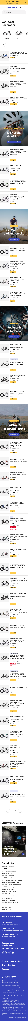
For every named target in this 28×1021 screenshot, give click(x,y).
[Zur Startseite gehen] (12, 7)
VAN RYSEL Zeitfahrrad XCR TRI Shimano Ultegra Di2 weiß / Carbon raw (18, 580)
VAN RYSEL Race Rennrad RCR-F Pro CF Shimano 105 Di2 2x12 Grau (18, 99)
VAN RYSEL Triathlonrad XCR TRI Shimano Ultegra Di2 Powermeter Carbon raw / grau (18, 596)
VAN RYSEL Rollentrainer (8, 878)
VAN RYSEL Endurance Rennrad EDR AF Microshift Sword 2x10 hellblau (17, 294)
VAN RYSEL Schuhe (7, 873)
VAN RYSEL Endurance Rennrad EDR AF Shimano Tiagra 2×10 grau (17, 167)
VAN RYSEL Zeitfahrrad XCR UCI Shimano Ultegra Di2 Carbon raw (18, 377)
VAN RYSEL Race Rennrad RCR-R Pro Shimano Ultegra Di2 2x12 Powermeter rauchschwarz (18, 84)
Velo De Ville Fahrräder (8, 889)
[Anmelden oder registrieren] (21, 7)
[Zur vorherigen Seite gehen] (8, 811)
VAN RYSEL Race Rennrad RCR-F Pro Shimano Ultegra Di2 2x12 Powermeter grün (18, 565)
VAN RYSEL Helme (6, 909)
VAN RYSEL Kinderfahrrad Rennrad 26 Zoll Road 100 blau (18, 52)
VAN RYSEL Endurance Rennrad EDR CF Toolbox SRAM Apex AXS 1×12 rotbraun (18, 459)
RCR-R (19, 38)
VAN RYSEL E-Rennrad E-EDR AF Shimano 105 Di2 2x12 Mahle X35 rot (18, 763)
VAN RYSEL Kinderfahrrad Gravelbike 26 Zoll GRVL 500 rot (18, 474)
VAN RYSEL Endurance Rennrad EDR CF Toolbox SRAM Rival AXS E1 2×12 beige (18, 611)
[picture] (4, 56)
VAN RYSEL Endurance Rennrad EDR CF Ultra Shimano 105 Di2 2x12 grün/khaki (16, 444)
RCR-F (7, 38)
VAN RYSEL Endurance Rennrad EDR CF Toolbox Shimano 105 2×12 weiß (17, 391)
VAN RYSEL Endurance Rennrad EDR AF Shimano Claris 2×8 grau (17, 489)
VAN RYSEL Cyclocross (8, 875)
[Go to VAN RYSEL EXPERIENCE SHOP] (23, 854)
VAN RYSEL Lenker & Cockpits (10, 902)
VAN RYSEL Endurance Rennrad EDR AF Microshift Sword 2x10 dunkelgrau (17, 346)
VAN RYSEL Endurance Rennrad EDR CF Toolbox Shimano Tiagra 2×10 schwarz (18, 640)
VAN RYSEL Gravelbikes (8, 866)
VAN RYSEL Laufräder (7, 868)
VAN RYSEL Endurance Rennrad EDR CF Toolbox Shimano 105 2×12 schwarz (17, 248)
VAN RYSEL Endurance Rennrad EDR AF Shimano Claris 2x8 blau (17, 503)
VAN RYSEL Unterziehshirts (9, 891)
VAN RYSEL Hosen (6, 893)
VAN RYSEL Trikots (7, 898)
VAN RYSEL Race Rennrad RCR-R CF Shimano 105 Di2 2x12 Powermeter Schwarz (17, 794)
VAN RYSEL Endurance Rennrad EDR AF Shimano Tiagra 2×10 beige (17, 279)
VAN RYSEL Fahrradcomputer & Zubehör (13, 880)
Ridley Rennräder (6, 907)
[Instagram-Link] (9, 952)
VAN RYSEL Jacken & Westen (9, 905)
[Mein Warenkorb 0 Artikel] (24, 7)
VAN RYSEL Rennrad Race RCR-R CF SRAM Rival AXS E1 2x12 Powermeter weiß (18, 718)
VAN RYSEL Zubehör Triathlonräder (11, 884)
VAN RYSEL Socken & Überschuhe (11, 896)
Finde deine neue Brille (14, 141)
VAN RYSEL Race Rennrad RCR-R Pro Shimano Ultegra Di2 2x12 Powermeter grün (18, 181)
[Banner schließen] (25, 2)
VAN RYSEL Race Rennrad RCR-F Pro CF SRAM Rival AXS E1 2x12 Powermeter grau (18, 778)
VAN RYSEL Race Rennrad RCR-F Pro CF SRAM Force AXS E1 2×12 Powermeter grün (18, 536)
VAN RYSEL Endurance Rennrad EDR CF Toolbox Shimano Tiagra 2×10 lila (17, 196)
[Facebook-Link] (3, 952)
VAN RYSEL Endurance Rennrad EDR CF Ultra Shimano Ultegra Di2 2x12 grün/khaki (17, 748)
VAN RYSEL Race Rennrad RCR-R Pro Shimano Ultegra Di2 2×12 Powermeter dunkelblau (18, 152)
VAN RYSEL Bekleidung (8, 887)
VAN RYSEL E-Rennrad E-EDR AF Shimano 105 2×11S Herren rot (18, 551)
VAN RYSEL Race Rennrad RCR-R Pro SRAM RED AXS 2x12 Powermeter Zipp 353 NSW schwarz (17, 658)
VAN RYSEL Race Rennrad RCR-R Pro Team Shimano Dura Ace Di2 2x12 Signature (18, 674)
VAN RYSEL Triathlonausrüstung (10, 882)
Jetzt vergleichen (14, 239)
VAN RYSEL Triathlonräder (9, 871)
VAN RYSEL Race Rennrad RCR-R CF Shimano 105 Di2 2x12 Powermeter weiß (17, 362)
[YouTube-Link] (6, 952)
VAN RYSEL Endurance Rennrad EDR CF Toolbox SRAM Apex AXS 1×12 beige (17, 625)
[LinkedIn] (13, 952)
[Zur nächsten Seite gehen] (20, 811)
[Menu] (3, 7)
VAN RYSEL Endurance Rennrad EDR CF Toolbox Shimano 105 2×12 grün (17, 732)
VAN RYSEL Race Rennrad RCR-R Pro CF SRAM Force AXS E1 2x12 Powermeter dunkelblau (17, 264)
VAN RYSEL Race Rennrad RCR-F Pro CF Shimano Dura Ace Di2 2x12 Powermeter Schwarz (18, 521)
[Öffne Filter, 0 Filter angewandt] (4, 45)
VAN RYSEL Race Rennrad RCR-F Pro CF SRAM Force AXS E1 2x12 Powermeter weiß (18, 687)
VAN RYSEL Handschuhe (8, 900)
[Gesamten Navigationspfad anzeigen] (2, 17)
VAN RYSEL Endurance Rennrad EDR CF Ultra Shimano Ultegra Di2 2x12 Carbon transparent (17, 703)
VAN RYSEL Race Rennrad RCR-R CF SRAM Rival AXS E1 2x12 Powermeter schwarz (18, 68)
